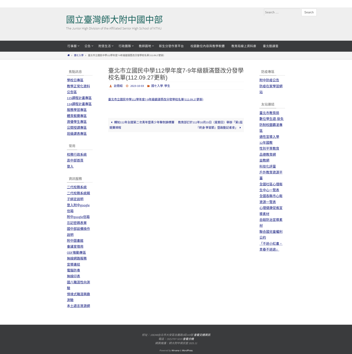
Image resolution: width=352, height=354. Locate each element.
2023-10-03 (137, 86)
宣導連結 (73, 264)
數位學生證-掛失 (271, 119)
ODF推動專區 (76, 252)
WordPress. (187, 350)
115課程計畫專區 (79, 98)
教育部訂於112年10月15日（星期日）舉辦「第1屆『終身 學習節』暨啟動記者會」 (210, 124)
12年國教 (266, 143)
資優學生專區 (77, 122)
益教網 (264, 160)
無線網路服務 (77, 258)
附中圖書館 (75, 241)
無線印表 (73, 276)
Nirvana (175, 350)
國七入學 (79, 55)
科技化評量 (267, 166)
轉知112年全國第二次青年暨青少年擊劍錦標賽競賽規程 (141, 124)
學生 (167, 86)
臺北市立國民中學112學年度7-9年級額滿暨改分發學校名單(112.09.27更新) (155, 99)
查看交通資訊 (202, 335)
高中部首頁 (75, 160)
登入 (70, 166)
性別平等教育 (269, 148)
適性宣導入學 (269, 137)
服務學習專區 (77, 110)
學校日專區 (75, 80)
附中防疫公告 (269, 80)
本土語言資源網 (78, 306)
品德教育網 (267, 154)
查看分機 (188, 339)
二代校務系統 (77, 187)
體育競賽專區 (77, 116)
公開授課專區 (77, 128)
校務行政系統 (77, 154)
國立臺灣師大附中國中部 (114, 20)
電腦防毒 (73, 270)
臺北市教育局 (269, 113)
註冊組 (118, 86)
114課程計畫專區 (79, 104)
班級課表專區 (77, 134)
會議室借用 (75, 246)
